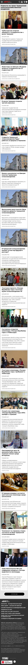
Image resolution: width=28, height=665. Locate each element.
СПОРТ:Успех (5, 470)
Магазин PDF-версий (15, 605)
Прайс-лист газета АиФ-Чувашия (10, 613)
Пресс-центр (4, 605)
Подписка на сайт (6, 609)
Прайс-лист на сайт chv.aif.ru (10, 611)
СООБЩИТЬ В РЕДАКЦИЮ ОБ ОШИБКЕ (11, 618)
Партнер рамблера (13, 658)
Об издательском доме (15, 603)
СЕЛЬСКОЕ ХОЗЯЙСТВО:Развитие (11, 78)
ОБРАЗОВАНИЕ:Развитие (8, 44)
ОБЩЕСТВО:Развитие (8, 588)
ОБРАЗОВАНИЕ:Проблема (9, 265)
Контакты (4, 603)
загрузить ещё (14, 594)
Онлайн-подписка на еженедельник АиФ (13, 607)
